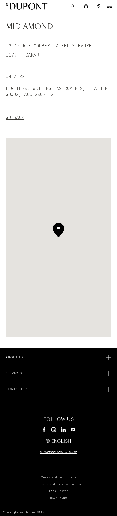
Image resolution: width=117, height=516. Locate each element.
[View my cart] (86, 6)
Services (14, 373)
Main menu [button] (58, 498)
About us (15, 357)
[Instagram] (53, 430)
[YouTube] (73, 430)
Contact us (17, 389)
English (61, 441)
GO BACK (15, 117)
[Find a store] (98, 6)
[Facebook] (44, 430)
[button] (73, 6)
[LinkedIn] (63, 430)
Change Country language (58, 452)
